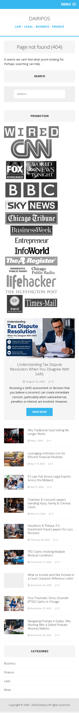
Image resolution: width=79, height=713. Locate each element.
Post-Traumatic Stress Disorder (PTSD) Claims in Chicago (48, 600)
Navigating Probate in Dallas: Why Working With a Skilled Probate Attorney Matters (49, 624)
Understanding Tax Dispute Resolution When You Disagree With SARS (39, 369)
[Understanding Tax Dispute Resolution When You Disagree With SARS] (39, 356)
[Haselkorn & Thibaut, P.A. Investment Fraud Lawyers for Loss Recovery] (14, 536)
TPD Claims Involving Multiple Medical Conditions (46, 553)
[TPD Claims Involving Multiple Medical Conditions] (14, 562)
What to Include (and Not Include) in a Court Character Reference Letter (51, 576)
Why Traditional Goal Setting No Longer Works (48, 432)
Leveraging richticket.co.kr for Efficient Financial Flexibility (46, 455)
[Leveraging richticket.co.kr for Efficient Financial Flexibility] (14, 464)
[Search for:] (40, 94)
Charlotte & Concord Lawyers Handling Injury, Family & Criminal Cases (49, 503)
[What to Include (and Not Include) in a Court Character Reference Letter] (14, 585)
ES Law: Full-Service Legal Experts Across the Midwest (49, 478)
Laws (7, 681)
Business (10, 663)
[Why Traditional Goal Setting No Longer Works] (14, 441)
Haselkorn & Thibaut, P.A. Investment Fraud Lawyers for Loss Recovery (50, 529)
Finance (9, 672)
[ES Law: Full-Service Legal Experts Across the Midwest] (14, 487)
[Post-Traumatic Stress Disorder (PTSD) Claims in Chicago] (14, 608)
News (7, 690)
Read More (39, 412)
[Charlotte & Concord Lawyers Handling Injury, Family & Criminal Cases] (14, 510)
